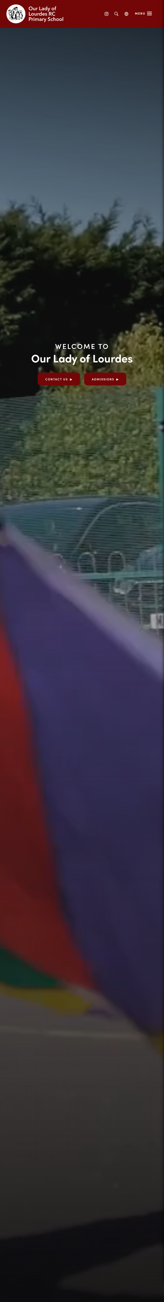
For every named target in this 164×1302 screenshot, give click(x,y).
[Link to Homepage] (38, 14)
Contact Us (56, 379)
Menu (140, 13)
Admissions (103, 379)
